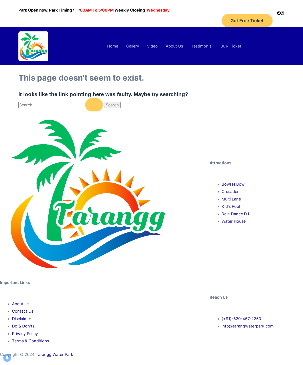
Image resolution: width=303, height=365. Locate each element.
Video (152, 46)
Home (112, 46)
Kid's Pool (231, 206)
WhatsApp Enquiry (267, 50)
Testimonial (201, 46)
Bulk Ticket (230, 46)
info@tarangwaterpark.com (248, 326)
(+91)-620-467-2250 (241, 318)
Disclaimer (21, 318)
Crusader (230, 191)
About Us (174, 46)
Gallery (132, 46)
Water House (234, 221)
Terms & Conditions (30, 341)
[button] (267, 42)
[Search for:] (61, 105)
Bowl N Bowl (234, 184)
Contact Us (22, 311)
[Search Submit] (94, 104)
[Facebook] (279, 13)
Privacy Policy (25, 333)
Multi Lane (231, 199)
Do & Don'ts (23, 326)
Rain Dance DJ (235, 214)
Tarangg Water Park (54, 354)
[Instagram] (283, 13)
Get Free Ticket (247, 20)
